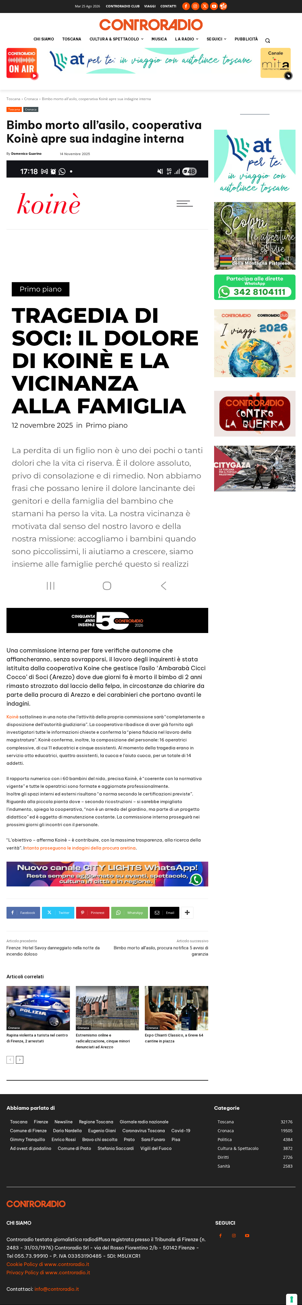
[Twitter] (205, 6)
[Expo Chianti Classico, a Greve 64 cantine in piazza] (176, 1008)
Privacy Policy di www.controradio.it (48, 1272)
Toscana (13, 98)
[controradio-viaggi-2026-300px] (255, 268)
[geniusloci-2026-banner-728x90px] (107, 631)
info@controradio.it (57, 1289)
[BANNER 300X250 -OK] (255, 195)
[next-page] (19, 1060)
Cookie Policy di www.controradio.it (47, 1264)
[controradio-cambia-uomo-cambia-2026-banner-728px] (107, 885)
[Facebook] (186, 6)
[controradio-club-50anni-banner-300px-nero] (255, 375)
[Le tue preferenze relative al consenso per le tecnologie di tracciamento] (291, 1299)
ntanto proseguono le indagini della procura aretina (80, 848)
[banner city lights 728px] (151, 72)
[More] (187, 913)
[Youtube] (214, 6)
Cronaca (31, 98)
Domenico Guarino (26, 153)
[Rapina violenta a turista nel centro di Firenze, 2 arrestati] (38, 1008)
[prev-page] (10, 1060)
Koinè (12, 717)
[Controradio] (151, 25)
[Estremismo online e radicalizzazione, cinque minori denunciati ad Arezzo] (107, 1008)
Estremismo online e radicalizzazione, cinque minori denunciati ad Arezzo (103, 1041)
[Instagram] (195, 6)
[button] (267, 40)
